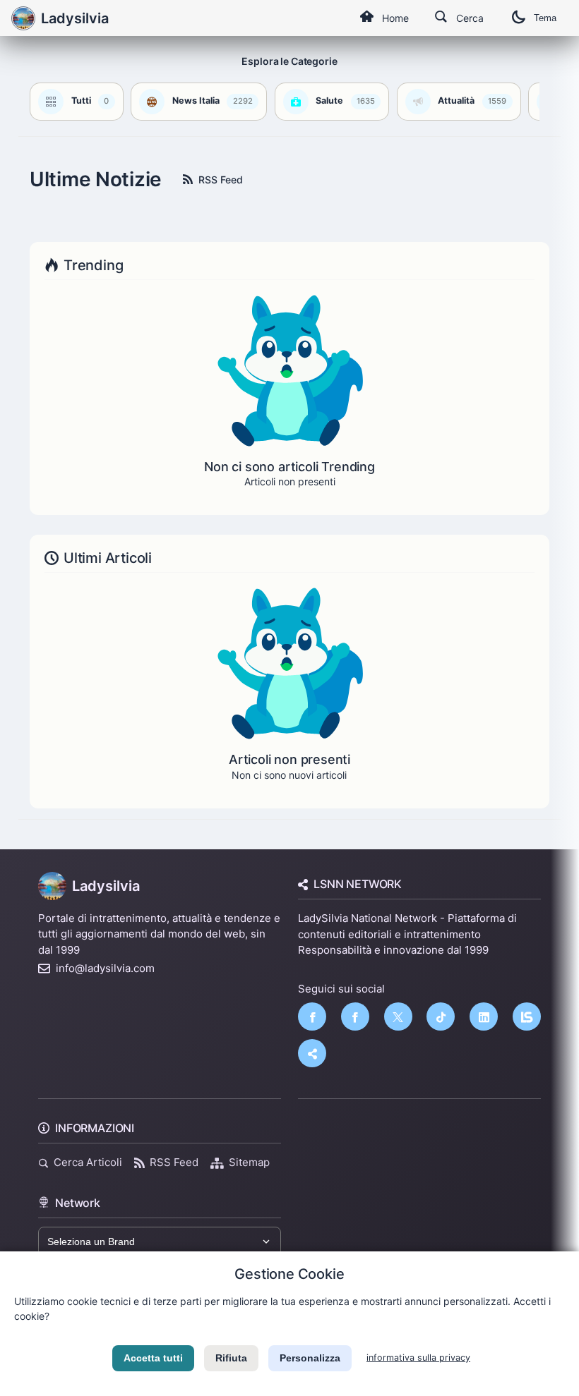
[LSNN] (527, 1016)
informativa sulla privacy (418, 1357)
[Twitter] (398, 1016)
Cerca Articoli (88, 1162)
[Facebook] (312, 1016)
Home (395, 18)
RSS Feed (220, 180)
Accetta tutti (153, 1358)
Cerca (470, 18)
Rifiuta (231, 1358)
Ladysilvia (106, 886)
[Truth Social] (312, 1053)
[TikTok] (440, 1016)
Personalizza (310, 1358)
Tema (545, 18)
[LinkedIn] (484, 1016)
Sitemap (249, 1162)
